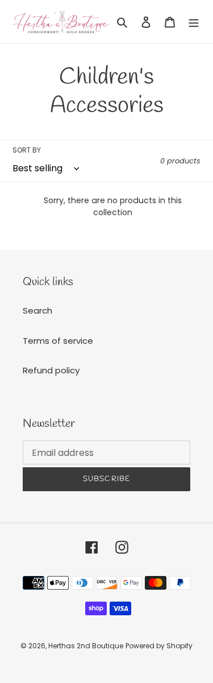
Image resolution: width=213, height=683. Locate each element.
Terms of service (58, 341)
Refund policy (51, 370)
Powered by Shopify (159, 646)
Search (37, 310)
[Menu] (194, 22)
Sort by (26, 150)
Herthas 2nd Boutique (85, 646)
